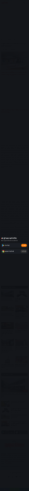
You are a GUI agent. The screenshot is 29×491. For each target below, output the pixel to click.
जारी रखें (24, 251)
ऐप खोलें (24, 245)
